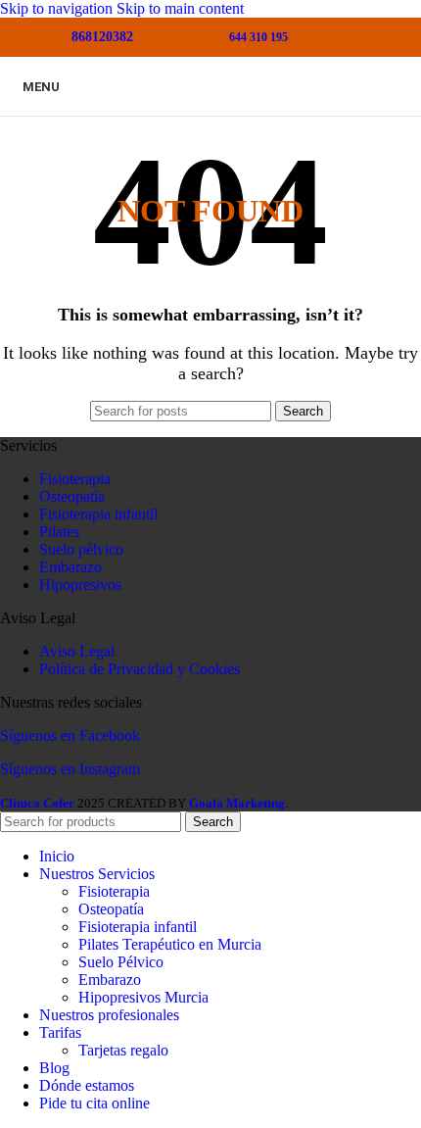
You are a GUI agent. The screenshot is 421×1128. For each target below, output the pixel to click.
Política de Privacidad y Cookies (139, 669)
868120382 (102, 36)
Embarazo (70, 567)
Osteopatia (72, 496)
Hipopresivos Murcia (143, 997)
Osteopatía (111, 909)
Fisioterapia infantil (98, 514)
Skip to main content (180, 8)
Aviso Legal (77, 651)
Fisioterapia (75, 478)
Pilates (59, 531)
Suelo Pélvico (121, 962)
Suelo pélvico (81, 549)
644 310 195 (258, 37)
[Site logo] (210, 116)
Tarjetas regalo (123, 1050)
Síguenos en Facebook (70, 735)
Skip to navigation (58, 8)
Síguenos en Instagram (70, 768)
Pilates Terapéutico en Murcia (169, 944)
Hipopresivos (80, 584)
